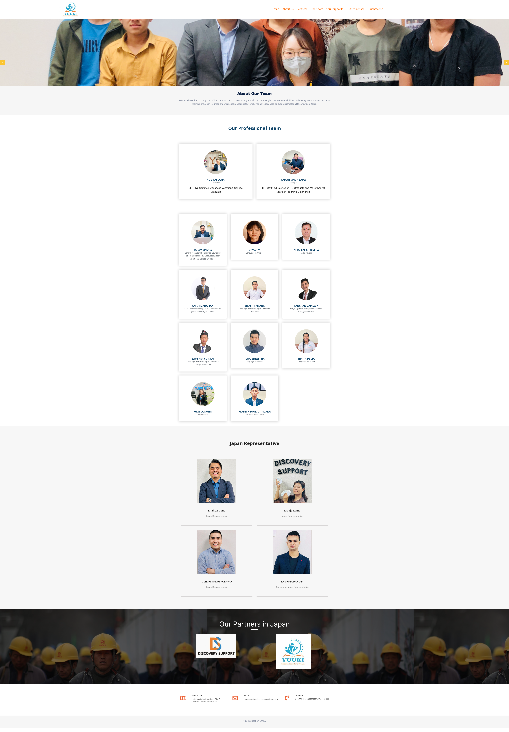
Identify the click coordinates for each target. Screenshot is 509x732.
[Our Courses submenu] (366, 9)
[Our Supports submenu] (345, 9)
